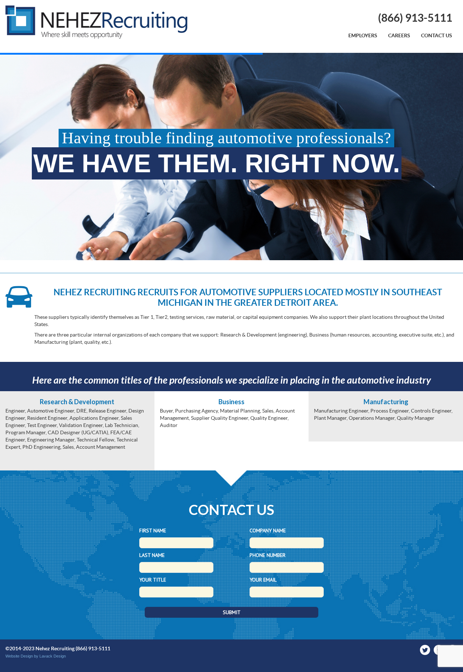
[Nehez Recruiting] (96, 22)
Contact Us (436, 35)
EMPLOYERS (362, 35)
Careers (399, 35)
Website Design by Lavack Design (35, 656)
